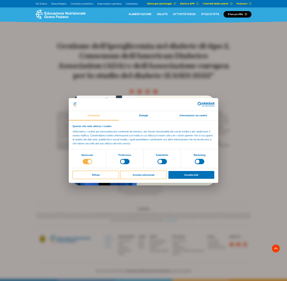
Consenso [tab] (94, 115)
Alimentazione (140, 14)
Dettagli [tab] (143, 115)
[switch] (125, 161)
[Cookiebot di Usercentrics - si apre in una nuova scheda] (200, 104)
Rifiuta (96, 174)
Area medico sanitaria (109, 3)
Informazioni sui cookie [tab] (193, 115)
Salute (162, 14)
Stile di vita (210, 14)
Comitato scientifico (82, 3)
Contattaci (132, 3)
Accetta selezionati (143, 174)
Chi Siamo (41, 3)
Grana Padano (58, 3)
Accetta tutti (191, 174)
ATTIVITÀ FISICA (184, 14)
